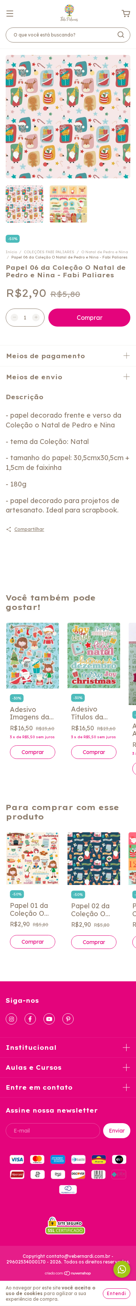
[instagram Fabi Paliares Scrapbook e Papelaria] (11, 1019)
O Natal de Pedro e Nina (104, 251)
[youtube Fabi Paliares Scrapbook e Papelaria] (49, 1019)
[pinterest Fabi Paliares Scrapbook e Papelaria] (68, 1019)
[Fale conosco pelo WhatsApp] (121, 1269)
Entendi (116, 1293)
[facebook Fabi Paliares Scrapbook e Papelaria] (30, 1019)
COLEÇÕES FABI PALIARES (49, 251)
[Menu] (10, 13)
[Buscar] (121, 35)
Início (11, 251)
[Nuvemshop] (68, 1274)
